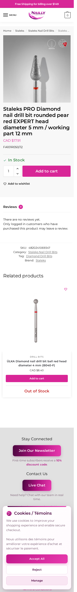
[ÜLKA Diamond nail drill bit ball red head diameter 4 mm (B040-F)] (37, 318)
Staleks (19, 30)
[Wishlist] (65, 289)
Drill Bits (36, 356)
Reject (37, 569)
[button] (67, 15)
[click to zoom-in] (37, 69)
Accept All (36, 558)
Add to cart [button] (37, 378)
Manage (37, 580)
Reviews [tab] (12, 207)
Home (7, 30)
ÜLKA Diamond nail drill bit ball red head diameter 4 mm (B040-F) (37, 363)
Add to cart (47, 171)
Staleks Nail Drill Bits (41, 30)
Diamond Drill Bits (39, 256)
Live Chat (36, 485)
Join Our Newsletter (37, 451)
